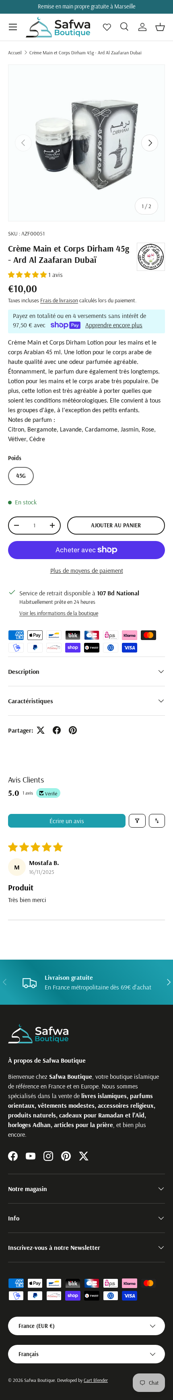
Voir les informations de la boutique (58, 613)
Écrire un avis (66, 821)
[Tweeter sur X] (41, 730)
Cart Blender (96, 1380)
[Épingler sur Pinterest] (73, 730)
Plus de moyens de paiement (86, 570)
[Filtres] (137, 821)
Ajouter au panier (116, 525)
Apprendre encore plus (113, 324)
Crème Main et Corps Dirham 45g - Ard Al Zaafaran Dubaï (85, 53)
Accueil (15, 53)
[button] (160, 27)
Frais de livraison (59, 300)
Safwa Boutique (39, 1380)
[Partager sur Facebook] (57, 730)
